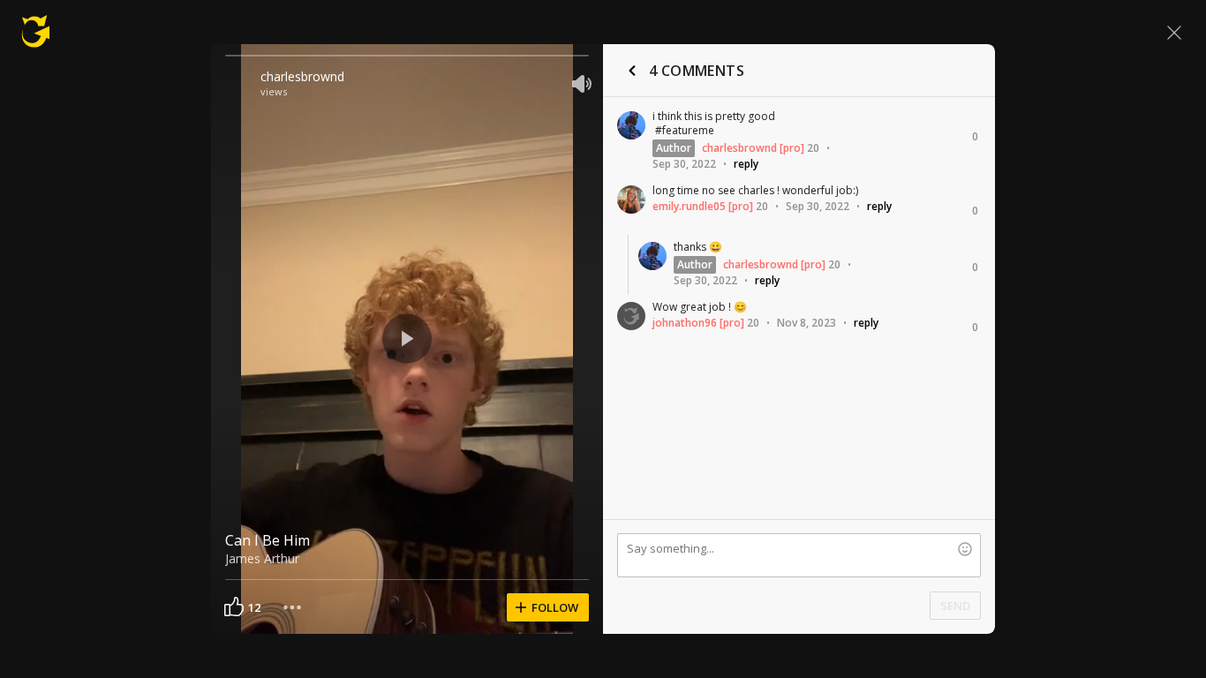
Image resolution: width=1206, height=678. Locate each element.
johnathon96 (684, 322)
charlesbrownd (302, 76)
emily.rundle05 (689, 206)
